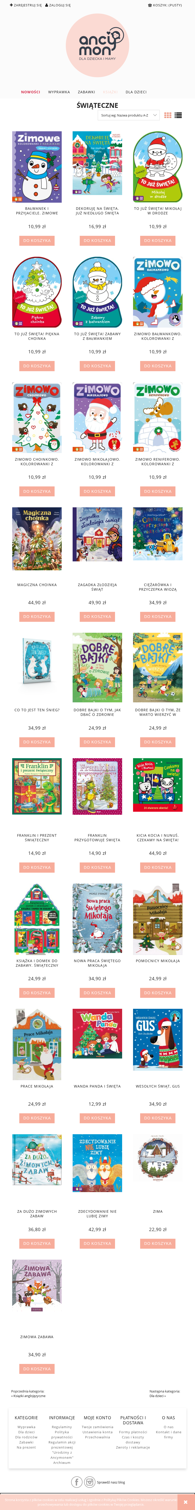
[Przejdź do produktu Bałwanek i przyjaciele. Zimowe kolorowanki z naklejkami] (37, 167)
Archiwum (62, 1462)
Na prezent (26, 1447)
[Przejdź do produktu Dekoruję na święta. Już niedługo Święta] (97, 167)
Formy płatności (133, 1432)
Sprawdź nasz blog (111, 1482)
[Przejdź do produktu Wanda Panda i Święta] (97, 1044)
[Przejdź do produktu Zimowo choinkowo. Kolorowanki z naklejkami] (37, 418)
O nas (169, 1427)
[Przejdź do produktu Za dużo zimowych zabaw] (37, 1170)
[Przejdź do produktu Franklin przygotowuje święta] (97, 794)
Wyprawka (27, 1427)
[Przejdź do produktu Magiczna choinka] (37, 543)
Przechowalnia (97, 1437)
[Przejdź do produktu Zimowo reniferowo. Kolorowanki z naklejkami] (158, 418)
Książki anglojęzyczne (29, 1395)
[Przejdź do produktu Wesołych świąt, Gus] (158, 1044)
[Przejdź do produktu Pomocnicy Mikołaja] (158, 919)
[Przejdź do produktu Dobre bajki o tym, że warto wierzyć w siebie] (158, 668)
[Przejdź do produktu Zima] (158, 1170)
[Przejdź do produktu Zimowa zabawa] (37, 1295)
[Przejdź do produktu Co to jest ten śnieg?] (37, 668)
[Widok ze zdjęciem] (167, 115)
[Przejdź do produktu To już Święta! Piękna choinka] (37, 292)
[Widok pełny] (178, 115)
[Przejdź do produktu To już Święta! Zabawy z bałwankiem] (97, 292)
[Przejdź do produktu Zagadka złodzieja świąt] (97, 543)
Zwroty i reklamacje (133, 1447)
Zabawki (26, 1442)
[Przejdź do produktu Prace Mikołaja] (37, 1044)
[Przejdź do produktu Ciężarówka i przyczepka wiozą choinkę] (158, 543)
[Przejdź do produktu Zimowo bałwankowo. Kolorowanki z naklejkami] (158, 292)
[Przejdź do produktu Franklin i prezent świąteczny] (37, 794)
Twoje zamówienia (97, 1427)
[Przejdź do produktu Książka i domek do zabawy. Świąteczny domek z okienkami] (37, 919)
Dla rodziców (26, 1437)
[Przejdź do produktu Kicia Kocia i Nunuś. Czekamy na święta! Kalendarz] (158, 794)
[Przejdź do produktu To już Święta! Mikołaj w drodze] (158, 167)
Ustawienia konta (98, 1432)
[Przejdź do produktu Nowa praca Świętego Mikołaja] (97, 919)
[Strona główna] (97, 45)
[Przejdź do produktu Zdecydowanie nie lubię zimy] (97, 1170)
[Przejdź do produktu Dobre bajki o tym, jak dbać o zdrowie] (97, 668)
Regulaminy (62, 1427)
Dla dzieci (157, 1395)
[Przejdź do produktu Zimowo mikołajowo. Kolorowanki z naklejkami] (97, 418)
